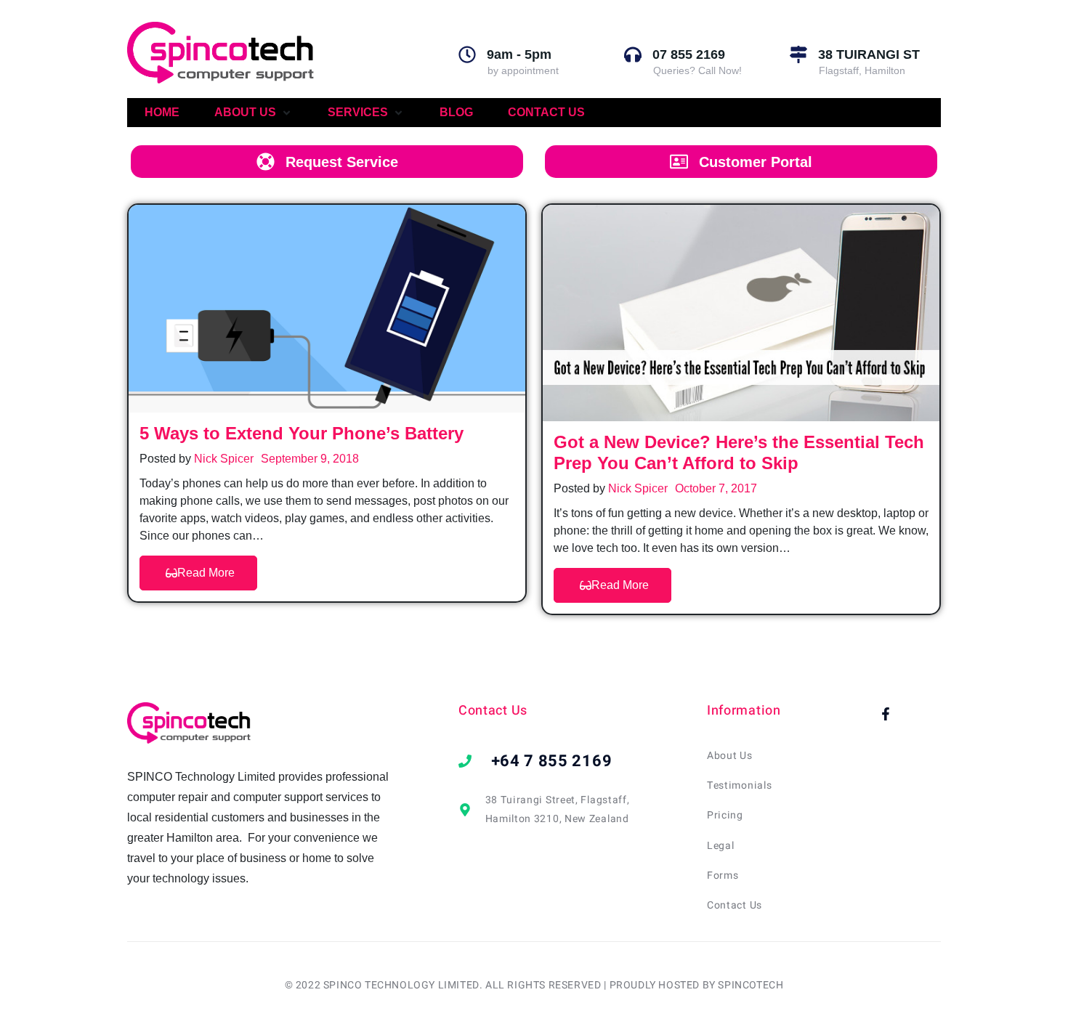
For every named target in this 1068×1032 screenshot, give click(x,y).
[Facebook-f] (885, 714)
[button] (253, 112)
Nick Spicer (224, 458)
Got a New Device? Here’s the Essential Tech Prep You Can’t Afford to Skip (739, 452)
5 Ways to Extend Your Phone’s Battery (301, 433)
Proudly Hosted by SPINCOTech (697, 985)
